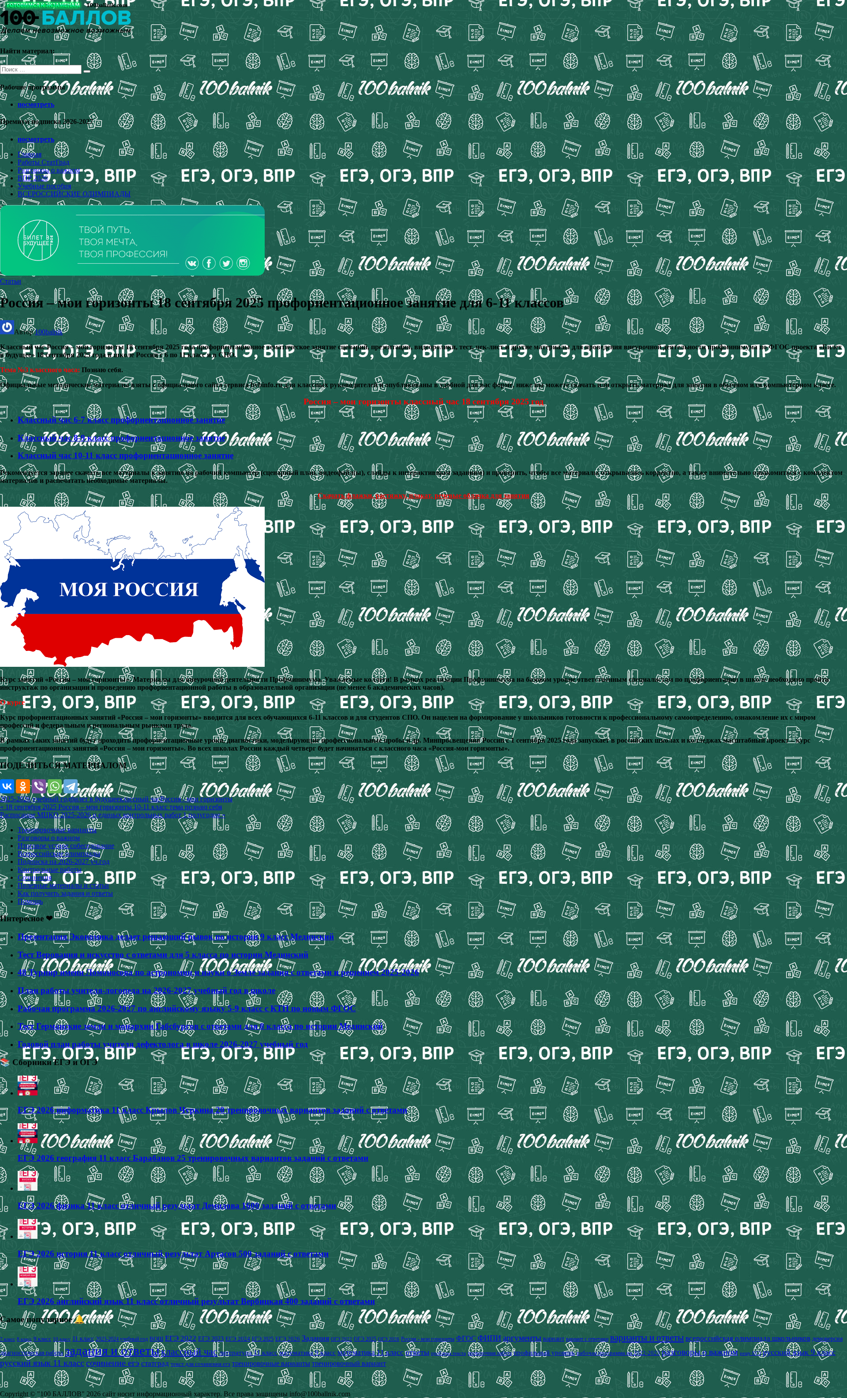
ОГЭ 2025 (365, 1339)
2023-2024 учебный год (122, 1339)
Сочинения (35, 877)
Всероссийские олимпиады (59, 853)
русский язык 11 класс (42, 1363)
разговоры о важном (700, 1352)
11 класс (83, 1338)
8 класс (24, 1339)
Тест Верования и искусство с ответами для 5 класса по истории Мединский (163, 954)
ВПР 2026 (33, 178)
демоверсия (827, 1338)
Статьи (10, 281)
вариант (553, 1338)
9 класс (42, 1338)
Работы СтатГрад (43, 162)
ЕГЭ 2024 (237, 1338)
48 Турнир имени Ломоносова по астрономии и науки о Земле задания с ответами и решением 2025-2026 (218, 972)
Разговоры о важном (49, 170)
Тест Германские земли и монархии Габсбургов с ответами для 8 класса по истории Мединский (200, 1026)
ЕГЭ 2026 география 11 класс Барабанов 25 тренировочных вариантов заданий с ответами (193, 1158)
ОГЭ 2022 (341, 1339)
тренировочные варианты (271, 1363)
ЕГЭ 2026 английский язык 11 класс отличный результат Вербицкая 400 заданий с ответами (196, 1301)
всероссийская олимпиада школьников (748, 1338)
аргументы (522, 1337)
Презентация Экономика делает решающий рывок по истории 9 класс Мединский (176, 936)
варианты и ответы (647, 1337)
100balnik (49, 332)
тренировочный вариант (349, 1363)
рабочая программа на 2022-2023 (618, 1352)
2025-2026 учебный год (35, 799)
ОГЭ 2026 (388, 1339)
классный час (140, 799)
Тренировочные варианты (57, 830)
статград (155, 1363)
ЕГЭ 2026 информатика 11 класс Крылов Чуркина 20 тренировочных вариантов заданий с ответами (212, 1109)
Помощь (30, 901)
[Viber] (39, 786)
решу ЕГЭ (750, 1353)
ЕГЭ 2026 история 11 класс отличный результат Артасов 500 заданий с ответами (173, 1253)
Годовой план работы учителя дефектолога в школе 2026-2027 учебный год (163, 1044)
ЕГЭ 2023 (211, 1338)
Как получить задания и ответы (65, 893)
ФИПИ (489, 1338)
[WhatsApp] (55, 786)
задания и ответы (112, 1350)
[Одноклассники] (23, 786)
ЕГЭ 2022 (180, 1338)
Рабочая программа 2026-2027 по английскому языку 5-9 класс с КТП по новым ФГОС (187, 1008)
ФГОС (466, 1338)
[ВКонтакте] (7, 786)
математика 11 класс (370, 1352)
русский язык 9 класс (799, 1352)
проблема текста (448, 1353)
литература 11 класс (248, 1352)
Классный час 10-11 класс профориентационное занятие (125, 455)
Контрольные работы (50, 869)
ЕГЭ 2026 (287, 1338)
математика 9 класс (307, 1352)
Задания (315, 1338)
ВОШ (156, 1339)
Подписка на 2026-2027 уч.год (63, 861)
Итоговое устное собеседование (66, 845)
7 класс (7, 1339)
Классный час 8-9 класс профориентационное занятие (121, 437)
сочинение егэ (112, 1363)
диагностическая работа (31, 1352)
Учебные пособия (44, 186)
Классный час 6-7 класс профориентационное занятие (121, 419)
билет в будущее (95, 799)
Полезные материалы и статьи (63, 885)
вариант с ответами (587, 1339)
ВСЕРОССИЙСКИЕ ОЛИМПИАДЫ (74, 194)
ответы (417, 1352)
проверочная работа (490, 1353)
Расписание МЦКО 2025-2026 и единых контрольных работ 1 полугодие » (112, 815)
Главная (29, 154)
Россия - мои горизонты (196, 799)
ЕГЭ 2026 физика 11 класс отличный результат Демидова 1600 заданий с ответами (177, 1205)
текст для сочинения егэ (200, 1364)
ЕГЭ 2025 (263, 1339)
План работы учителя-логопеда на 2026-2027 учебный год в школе (146, 990)
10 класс (62, 1339)
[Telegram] (71, 786)
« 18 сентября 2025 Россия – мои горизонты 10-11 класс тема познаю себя (111, 807)
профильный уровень (544, 1352)
